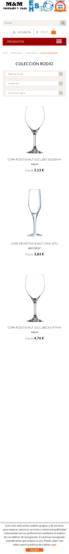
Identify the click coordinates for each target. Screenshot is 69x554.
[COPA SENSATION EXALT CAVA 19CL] (34, 213)
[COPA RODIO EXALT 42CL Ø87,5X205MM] (34, 129)
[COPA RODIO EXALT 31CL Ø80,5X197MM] (34, 297)
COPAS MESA (31, 53)
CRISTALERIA (16, 53)
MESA (5, 53)
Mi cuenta (24, 32)
